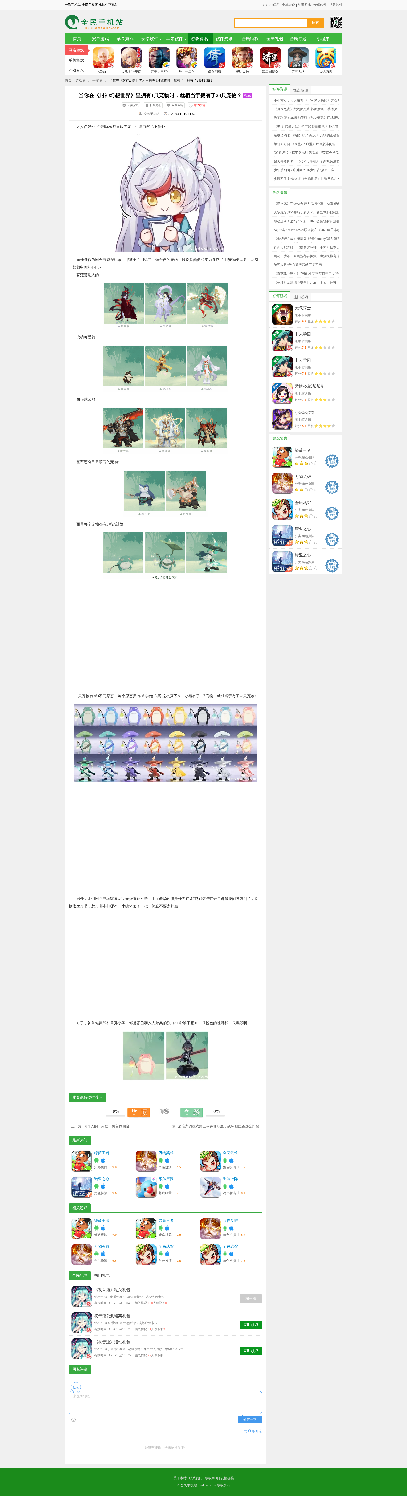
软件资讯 (224, 38)
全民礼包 (274, 38)
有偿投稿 (199, 105)
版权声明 (211, 1478)
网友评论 (177, 105)
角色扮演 (166, 1167)
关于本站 (180, 1478)
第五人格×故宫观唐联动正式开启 (298, 265)
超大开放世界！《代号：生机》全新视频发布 (307, 161)
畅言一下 (249, 1419)
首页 (77, 38)
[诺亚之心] (81, 1187)
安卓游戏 (288, 5)
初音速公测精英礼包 (112, 1316)
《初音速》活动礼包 (112, 1342)
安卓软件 (320, 5)
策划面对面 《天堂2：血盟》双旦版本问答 (305, 144)
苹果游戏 (304, 5)
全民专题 (298, 38)
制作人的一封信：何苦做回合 (107, 1126)
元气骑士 (303, 308)
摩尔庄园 (166, 1179)
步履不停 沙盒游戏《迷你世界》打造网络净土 (307, 179)
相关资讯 (155, 105)
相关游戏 (133, 105)
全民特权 (250, 38)
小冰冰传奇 (305, 412)
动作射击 (230, 1193)
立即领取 (250, 1325)
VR (264, 5)
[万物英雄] (146, 1161)
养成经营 (166, 1193)
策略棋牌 (101, 1167)
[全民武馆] (210, 1161)
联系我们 (195, 1478)
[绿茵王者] (81, 1161)
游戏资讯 (199, 38)
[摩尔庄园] (146, 1187)
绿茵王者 (101, 1153)
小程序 (274, 5)
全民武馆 (230, 1153)
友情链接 (227, 1478)
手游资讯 (99, 80)
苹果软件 (335, 5)
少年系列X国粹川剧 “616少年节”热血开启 (304, 170)
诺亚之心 (101, 1179)
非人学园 (303, 334)
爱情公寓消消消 (309, 386)
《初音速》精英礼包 (112, 1290)
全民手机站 (151, 114)
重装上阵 (230, 1179)
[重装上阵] (210, 1187)
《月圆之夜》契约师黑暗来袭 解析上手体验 (305, 109)
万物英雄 (166, 1153)
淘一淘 (250, 1298)
